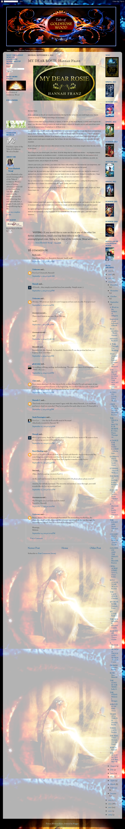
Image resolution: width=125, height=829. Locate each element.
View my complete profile (13, 213)
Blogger (76, 824)
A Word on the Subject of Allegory (114, 311)
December (114, 285)
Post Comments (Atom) (47, 553)
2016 (110, 274)
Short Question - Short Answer (114, 332)
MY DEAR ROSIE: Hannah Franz (114, 605)
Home (9, 50)
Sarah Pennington (39, 417)
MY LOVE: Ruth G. (113, 613)
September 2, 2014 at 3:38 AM (43, 339)
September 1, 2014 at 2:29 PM (43, 305)
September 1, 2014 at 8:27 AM (43, 261)
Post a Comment (36, 538)
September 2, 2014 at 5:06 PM (43, 373)
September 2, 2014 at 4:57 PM (43, 356)
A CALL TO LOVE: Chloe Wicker (113, 396)
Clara (34, 381)
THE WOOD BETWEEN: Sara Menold (114, 757)
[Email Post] (66, 243)
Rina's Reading (37, 451)
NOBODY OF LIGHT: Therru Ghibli (114, 635)
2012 (110, 804)
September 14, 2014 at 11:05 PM (43, 533)
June (112, 773)
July (112, 770)
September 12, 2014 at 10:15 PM (43, 489)
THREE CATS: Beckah (113, 730)
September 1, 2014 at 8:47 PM (43, 324)
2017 (110, 271)
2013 (110, 800)
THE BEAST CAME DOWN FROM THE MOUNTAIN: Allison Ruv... (114, 379)
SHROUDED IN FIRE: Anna (114, 707)
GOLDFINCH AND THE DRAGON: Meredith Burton (114, 555)
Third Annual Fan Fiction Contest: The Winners (114, 360)
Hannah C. (36, 400)
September (114, 302)
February (113, 788)
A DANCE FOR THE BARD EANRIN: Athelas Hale (114, 447)
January (113, 793)
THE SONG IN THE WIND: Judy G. (113, 685)
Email (8, 66)
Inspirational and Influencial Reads (114, 322)
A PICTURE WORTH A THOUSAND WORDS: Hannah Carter (114, 652)
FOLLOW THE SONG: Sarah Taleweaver (114, 495)
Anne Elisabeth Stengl (14, 170)
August (113, 766)
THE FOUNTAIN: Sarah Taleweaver (114, 525)
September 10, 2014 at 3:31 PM (43, 443)
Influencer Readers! (114, 340)
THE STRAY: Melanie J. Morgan (114, 696)
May (112, 777)
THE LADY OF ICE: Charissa (114, 595)
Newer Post (34, 548)
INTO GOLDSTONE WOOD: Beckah (114, 584)
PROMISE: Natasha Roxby (114, 667)
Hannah (35, 284)
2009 (110, 815)
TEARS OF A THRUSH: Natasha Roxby (114, 719)
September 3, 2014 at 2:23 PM (43, 392)
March (113, 784)
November (114, 291)
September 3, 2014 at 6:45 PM (43, 409)
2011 (110, 807)
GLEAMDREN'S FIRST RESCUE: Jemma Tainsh (114, 539)
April (112, 781)
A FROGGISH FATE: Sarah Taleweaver (114, 510)
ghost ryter (36, 364)
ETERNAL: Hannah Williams (114, 470)
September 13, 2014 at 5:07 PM (43, 506)
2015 (110, 278)
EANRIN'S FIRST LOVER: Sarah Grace (114, 461)
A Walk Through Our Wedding (114, 347)
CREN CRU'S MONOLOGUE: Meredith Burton (114, 409)
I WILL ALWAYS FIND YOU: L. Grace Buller (114, 571)
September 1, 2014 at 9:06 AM (43, 276)
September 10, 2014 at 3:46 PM (43, 463)
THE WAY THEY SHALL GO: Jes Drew (114, 740)
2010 (110, 811)
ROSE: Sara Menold (113, 675)
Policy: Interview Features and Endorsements (28, 50)
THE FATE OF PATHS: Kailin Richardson (114, 481)
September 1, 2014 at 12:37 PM (43, 291)
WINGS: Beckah (113, 749)
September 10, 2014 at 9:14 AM (43, 426)
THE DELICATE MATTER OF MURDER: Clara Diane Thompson (114, 428)
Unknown (36, 269)
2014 (110, 282)
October (113, 296)
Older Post (95, 548)
